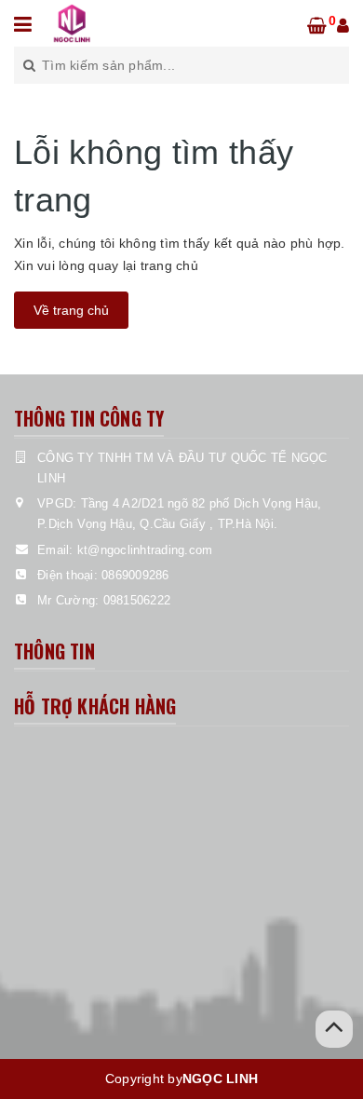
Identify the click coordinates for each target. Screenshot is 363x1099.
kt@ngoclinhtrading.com (145, 550)
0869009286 (135, 575)
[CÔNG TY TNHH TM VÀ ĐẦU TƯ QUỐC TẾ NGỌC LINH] (72, 22)
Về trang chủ (71, 310)
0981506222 (137, 600)
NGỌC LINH (220, 1078)
